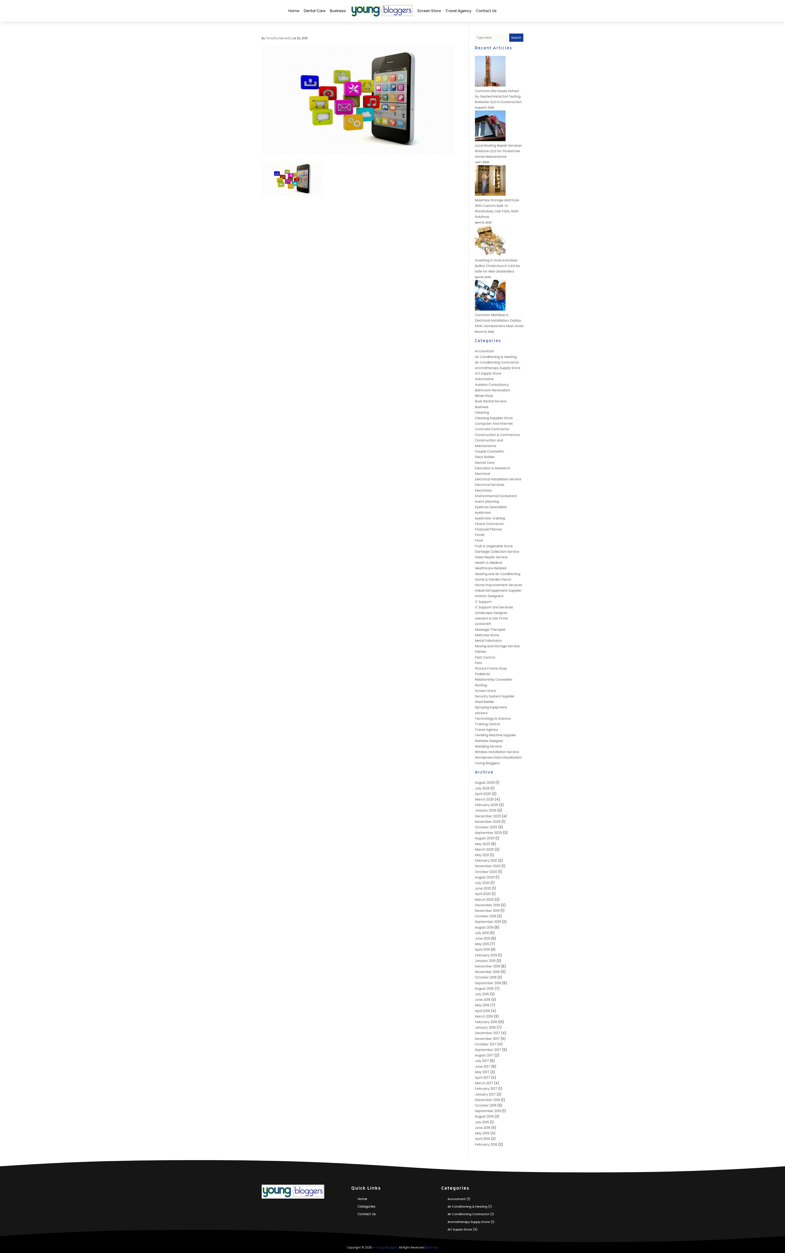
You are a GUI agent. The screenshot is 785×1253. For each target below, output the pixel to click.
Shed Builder (485, 701)
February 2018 (486, 1022)
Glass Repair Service (491, 557)
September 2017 (488, 1049)
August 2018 (484, 988)
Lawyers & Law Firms (491, 618)
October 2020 (486, 871)
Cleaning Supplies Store (494, 418)
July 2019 (482, 933)
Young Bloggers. (386, 1247)
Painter (481, 651)
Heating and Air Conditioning (497, 574)
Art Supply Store (488, 373)
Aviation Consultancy (492, 384)
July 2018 (482, 994)
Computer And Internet (494, 423)
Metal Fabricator (488, 640)
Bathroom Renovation (492, 390)
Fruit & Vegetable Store (494, 546)
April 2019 (482, 949)
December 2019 (487, 905)
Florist (480, 534)
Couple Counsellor (489, 451)
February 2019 (486, 955)
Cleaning (482, 412)
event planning (487, 501)
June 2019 (482, 938)
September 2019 (488, 921)
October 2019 (485, 916)
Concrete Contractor (492, 429)
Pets (478, 663)
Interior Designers (489, 596)
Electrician (483, 490)
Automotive (484, 379)
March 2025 (484, 849)
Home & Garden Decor (493, 579)
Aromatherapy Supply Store (497, 368)
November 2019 (487, 910)
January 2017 (485, 1094)
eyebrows (483, 512)
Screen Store (429, 10)
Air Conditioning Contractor (497, 362)
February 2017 (486, 1088)
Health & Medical (488, 562)
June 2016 (482, 1127)
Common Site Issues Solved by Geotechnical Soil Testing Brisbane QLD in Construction (498, 96)
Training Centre (487, 724)
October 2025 (486, 827)
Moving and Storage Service (497, 646)
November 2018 (487, 971)
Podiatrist (482, 674)
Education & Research (492, 468)
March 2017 (484, 1083)
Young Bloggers (487, 763)
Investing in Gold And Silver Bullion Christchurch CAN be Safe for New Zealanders (497, 266)
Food (479, 540)
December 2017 (487, 1033)
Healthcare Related (490, 568)
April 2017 (482, 1077)
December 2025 (488, 816)
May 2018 (482, 1005)
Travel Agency (458, 10)
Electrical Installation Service (498, 479)
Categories (366, 1206)
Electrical (482, 473)
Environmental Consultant (496, 496)
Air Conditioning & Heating (496, 357)
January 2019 (485, 960)
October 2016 (486, 1105)
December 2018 (487, 966)
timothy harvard (278, 38)
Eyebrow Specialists (491, 507)
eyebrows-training (490, 518)
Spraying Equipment (491, 707)
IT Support (483, 601)
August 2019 (484, 927)
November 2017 (487, 1038)
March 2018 (484, 1016)
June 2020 (483, 888)
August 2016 (484, 1116)
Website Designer (489, 741)
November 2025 (488, 821)
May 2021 (482, 855)
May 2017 (482, 1072)
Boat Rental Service (490, 401)
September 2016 (488, 1111)
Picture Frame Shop (491, 668)
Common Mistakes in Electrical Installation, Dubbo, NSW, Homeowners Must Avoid (499, 320)
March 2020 (484, 899)
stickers (481, 713)
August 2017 (484, 1055)
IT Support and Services (494, 607)
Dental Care (314, 10)
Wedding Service (488, 746)
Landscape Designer (491, 612)
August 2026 (485, 782)
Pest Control (485, 657)
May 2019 (482, 944)
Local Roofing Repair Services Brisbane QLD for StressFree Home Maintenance (498, 151)
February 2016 (486, 1144)
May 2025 (482, 844)
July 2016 (482, 1122)
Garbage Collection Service (497, 551)
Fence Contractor (489, 523)
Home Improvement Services (498, 585)
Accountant (484, 351)
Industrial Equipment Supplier (498, 590)
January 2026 (486, 810)
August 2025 (485, 838)
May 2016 (482, 1133)
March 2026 (484, 799)
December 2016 (487, 1100)
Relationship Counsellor (493, 679)
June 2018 (482, 999)
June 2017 (482, 1066)
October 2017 (486, 1044)
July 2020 (482, 882)
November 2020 (488, 866)
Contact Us (486, 10)
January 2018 (485, 1027)
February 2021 (486, 860)
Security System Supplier (495, 696)
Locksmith (483, 623)
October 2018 (486, 977)
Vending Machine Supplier (495, 735)
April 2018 (482, 1011)
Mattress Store (487, 635)
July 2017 (482, 1060)
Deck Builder (485, 457)
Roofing (481, 685)
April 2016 (482, 1138)
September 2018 (488, 983)
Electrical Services (489, 484)
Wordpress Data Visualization (498, 757)
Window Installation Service (497, 752)
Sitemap (432, 1247)
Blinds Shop (484, 395)
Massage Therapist (490, 629)
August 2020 (485, 877)
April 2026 (483, 793)
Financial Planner (488, 529)
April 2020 (483, 894)
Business (338, 10)
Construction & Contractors (497, 434)
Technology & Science (493, 718)
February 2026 (486, 805)
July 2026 (482, 788)
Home (293, 10)
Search (516, 38)
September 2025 (488, 832)
